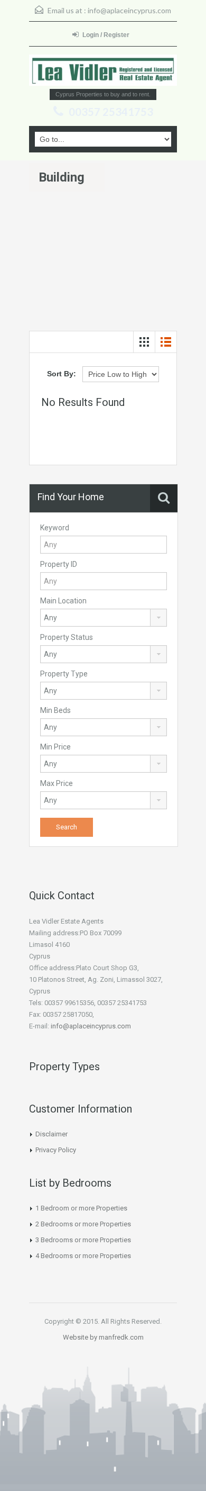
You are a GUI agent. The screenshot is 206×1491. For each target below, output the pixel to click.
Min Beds (55, 710)
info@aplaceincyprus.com (129, 10)
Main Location (63, 601)
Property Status (66, 637)
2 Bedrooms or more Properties (83, 1224)
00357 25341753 (111, 111)
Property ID (58, 564)
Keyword (54, 527)
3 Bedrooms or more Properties (83, 1240)
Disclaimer (51, 1134)
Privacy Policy (55, 1150)
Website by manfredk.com (103, 1337)
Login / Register (105, 35)
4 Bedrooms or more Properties (83, 1256)
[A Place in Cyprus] (103, 70)
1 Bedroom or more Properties (81, 1208)
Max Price (56, 783)
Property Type (64, 674)
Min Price (55, 747)
